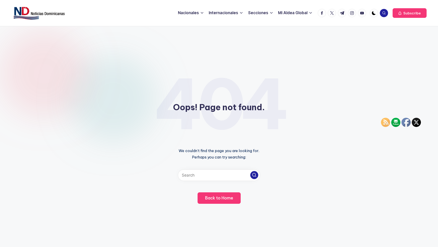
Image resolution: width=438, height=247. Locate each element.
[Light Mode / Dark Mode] (374, 13)
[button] (410, 13)
